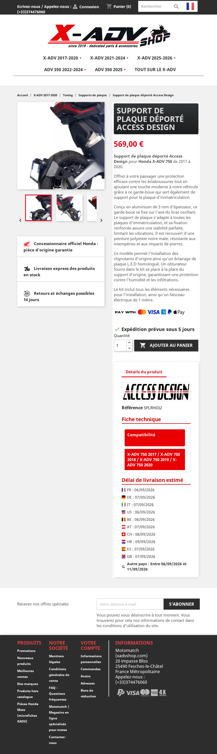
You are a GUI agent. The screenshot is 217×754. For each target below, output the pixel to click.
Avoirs (86, 676)
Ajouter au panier (166, 345)
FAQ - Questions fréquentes (57, 694)
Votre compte (90, 645)
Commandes (91, 669)
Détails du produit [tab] (144, 371)
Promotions (26, 651)
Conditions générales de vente (59, 675)
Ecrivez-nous (28, 6)
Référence (132, 407)
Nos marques (27, 684)
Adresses (88, 683)
